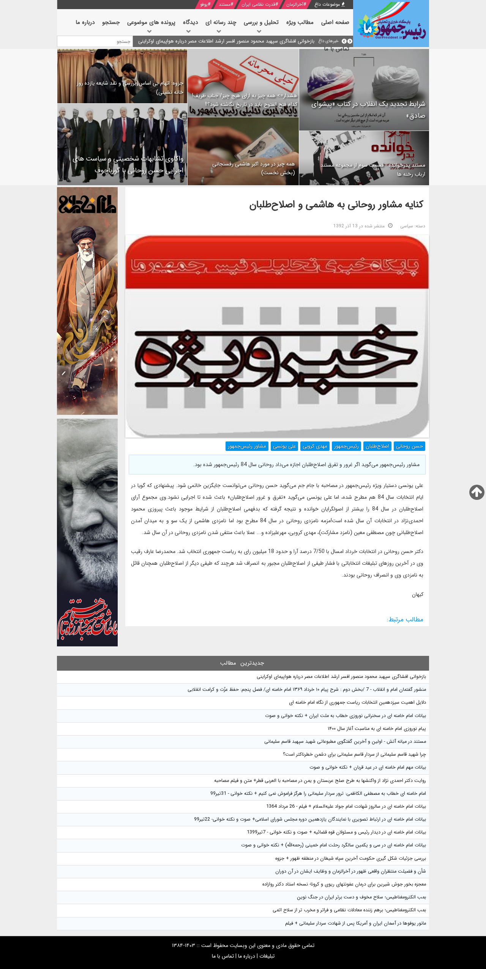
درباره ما (246, 956)
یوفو (204, 4)
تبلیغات (267, 956)
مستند (224, 4)
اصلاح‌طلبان (377, 446)
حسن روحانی (409, 446)
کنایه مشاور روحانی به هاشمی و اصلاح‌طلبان (336, 205)
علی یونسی (284, 446)
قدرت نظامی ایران (258, 4)
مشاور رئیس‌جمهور (247, 446)
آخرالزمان (294, 4)
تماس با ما (223, 956)
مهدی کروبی (315, 446)
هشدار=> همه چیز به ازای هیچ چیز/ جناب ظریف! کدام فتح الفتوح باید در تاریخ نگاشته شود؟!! (244, 100)
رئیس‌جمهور (346, 446)
